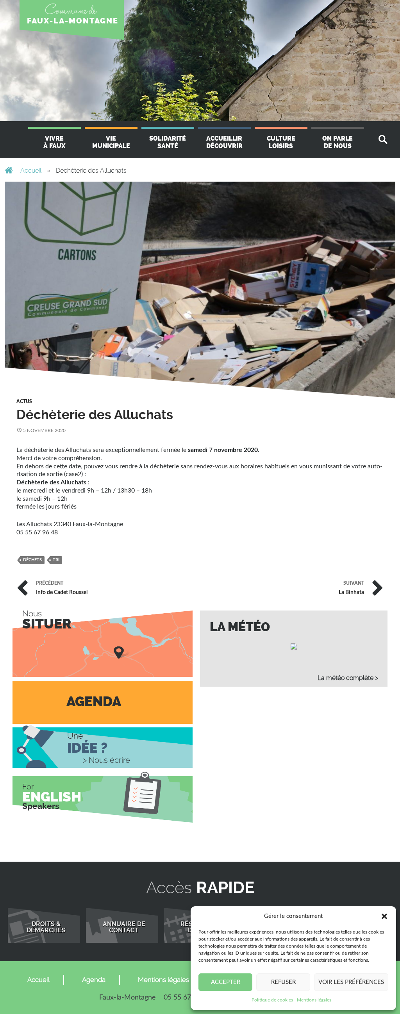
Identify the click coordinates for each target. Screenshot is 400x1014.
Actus (24, 401)
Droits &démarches (46, 927)
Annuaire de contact (124, 927)
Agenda (93, 980)
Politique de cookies (272, 1000)
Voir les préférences (351, 982)
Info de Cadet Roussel (62, 588)
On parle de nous (337, 142)
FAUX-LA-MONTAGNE (72, 20)
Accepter (225, 982)
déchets (32, 560)
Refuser (283, 982)
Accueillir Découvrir (224, 142)
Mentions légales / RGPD (176, 980)
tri (56, 560)
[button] (384, 916)
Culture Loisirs (281, 142)
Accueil (30, 170)
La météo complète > (348, 678)
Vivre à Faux (54, 142)
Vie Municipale (111, 142)
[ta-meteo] (294, 646)
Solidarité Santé (167, 142)
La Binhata (351, 588)
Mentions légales (314, 1000)
